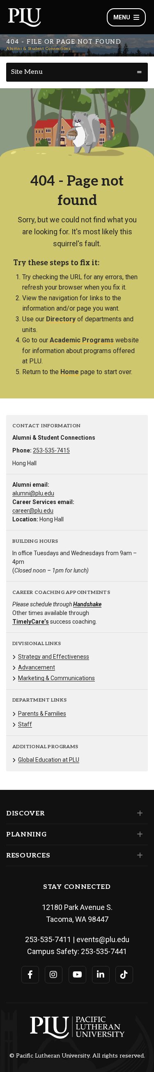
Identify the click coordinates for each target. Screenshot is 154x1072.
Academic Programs (82, 340)
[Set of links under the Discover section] (138, 813)
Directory (61, 319)
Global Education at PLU (48, 759)
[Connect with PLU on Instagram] (53, 974)
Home (69, 372)
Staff (25, 724)
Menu (121, 17)
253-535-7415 (51, 450)
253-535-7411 (48, 939)
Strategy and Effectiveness (53, 656)
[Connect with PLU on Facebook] (30, 974)
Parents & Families (42, 713)
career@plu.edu (32, 510)
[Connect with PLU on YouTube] (77, 974)
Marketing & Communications (56, 678)
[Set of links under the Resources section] (138, 855)
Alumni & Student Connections (38, 48)
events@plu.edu (102, 939)
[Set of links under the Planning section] (138, 834)
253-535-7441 (104, 951)
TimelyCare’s (30, 621)
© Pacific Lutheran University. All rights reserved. (77, 1056)
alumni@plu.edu (33, 493)
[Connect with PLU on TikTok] (124, 974)
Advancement (36, 667)
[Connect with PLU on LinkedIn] (101, 974)
